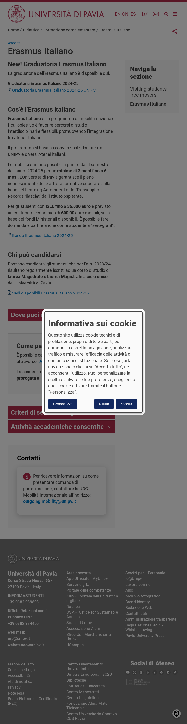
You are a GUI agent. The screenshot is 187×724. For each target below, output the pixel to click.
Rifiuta (104, 404)
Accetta (126, 404)
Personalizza (63, 404)
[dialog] (93, 362)
